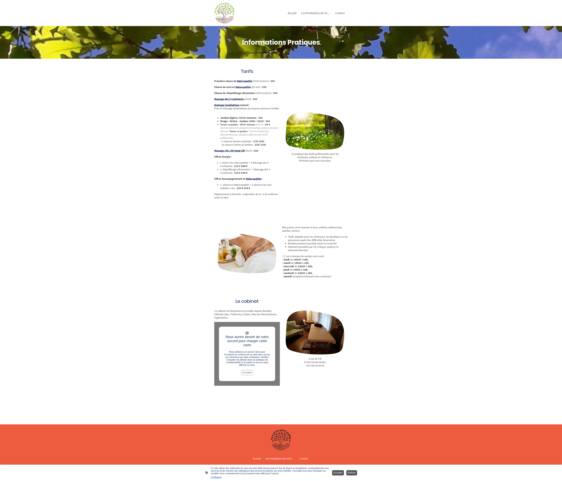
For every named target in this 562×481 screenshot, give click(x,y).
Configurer (216, 477)
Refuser (352, 472)
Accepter (247, 372)
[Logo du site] (224, 13)
